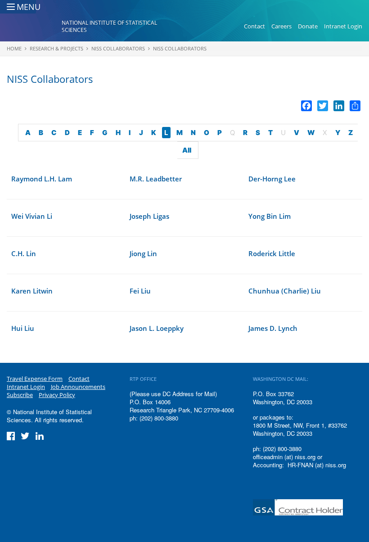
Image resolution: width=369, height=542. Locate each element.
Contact (254, 26)
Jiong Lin (143, 253)
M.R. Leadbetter (156, 178)
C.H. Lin (23, 253)
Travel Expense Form (35, 379)
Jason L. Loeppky (157, 328)
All (186, 150)
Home (14, 48)
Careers (281, 26)
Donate (308, 26)
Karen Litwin (32, 290)
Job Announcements (78, 387)
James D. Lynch (272, 328)
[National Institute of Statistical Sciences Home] (34, 26)
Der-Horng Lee (272, 178)
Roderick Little (271, 253)
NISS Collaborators (118, 48)
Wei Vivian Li (31, 216)
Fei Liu (140, 290)
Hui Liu (22, 328)
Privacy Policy (57, 395)
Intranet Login (343, 26)
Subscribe (20, 395)
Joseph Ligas (149, 216)
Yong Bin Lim (269, 216)
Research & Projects (56, 48)
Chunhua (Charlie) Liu (284, 290)
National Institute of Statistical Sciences (109, 26)
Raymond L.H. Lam (41, 178)
